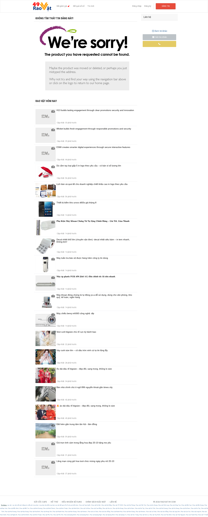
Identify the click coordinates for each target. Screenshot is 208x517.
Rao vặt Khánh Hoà (59, 511)
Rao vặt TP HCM (117, 505)
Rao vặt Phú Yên (58, 514)
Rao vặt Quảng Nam (83, 514)
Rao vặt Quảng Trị (121, 514)
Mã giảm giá (62, 6)
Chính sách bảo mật (96, 502)
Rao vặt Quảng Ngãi (96, 514)
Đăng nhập (136, 6)
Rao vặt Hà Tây (140, 508)
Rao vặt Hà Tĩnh (150, 508)
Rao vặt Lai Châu (93, 511)
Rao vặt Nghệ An (12, 514)
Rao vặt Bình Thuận (62, 508)
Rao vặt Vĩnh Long (163, 505)
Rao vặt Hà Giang (118, 508)
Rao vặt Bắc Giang (198, 505)
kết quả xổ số (64, 505)
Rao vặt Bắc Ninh (13, 508)
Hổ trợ (54, 502)
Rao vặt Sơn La (144, 514)
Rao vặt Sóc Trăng (133, 514)
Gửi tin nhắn (161, 37)
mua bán (35, 505)
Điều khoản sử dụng (72, 502)
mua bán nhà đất (44, 505)
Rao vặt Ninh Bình (23, 514)
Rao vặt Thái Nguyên (178, 514)
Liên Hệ (113, 502)
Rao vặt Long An (196, 511)
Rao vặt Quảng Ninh (108, 514)
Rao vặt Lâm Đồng (104, 511)
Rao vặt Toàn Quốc (85, 505)
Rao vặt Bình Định (74, 508)
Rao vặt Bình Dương (36, 508)
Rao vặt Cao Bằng (96, 508)
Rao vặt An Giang (152, 505)
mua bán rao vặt (54, 505)
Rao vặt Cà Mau (85, 508)
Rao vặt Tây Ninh (154, 514)
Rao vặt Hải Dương (162, 508)
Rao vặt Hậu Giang (23, 511)
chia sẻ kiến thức (73, 505)
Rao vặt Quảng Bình (70, 514)
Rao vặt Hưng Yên (46, 511)
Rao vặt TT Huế (203, 514)
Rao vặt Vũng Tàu (175, 505)
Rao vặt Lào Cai (186, 511)
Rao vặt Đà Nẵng (106, 505)
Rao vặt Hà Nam (129, 508)
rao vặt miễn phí (17, 505)
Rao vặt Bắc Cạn (186, 505)
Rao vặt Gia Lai (107, 508)
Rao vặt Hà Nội (96, 505)
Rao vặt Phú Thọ (47, 514)
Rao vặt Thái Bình (166, 514)
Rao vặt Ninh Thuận (36, 514)
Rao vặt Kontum (82, 511)
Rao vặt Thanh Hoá (192, 514)
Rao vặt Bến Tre (24, 508)
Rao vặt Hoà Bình (34, 511)
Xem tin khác (161, 31)
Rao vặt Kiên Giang (71, 511)
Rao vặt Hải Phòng (129, 505)
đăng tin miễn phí (28, 505)
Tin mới (90, 6)
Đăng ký (147, 6)
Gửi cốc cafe (40, 502)
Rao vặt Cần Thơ (141, 505)
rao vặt (9, 505)
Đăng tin (166, 6)
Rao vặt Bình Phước (49, 508)
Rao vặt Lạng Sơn (174, 511)
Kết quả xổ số (78, 6)
